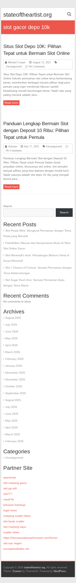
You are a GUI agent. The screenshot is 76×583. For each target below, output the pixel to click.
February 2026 (14, 358)
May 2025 (11, 420)
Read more (11, 102)
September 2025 (15, 393)
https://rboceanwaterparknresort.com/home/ (30, 537)
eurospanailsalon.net (16, 548)
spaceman (9, 477)
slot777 (7, 493)
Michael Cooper (17, 62)
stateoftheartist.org (27, 14)
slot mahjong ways (14, 526)
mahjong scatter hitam (17, 515)
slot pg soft (10, 488)
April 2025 (11, 427)
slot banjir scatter (13, 521)
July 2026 (11, 324)
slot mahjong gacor (15, 482)
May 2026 (11, 338)
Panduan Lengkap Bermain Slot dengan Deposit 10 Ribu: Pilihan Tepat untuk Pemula (36, 130)
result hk (8, 499)
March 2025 (12, 434)
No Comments (37, 66)
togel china (10, 510)
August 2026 (13, 317)
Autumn (12, 146)
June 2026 (11, 331)
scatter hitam (11, 532)
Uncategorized (14, 66)
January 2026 (13, 365)
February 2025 (14, 441)
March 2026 (12, 352)
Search (7, 206)
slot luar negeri (12, 543)
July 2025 (11, 406)
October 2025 (13, 386)
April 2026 (11, 345)
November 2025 (15, 379)
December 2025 (15, 372)
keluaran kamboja (14, 504)
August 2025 (13, 400)
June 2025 (11, 413)
